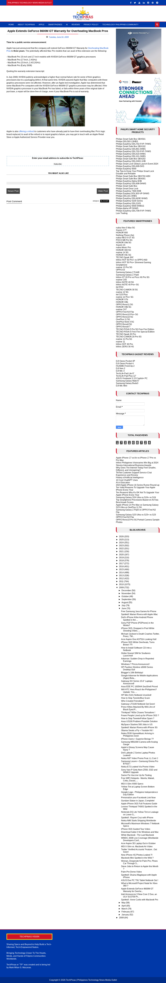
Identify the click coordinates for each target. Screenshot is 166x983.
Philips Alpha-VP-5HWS (127, 208)
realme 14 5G (122, 252)
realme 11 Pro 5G (124, 339)
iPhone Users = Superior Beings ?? (137, 739)
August (125, 602)
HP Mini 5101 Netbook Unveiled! (136, 695)
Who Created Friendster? (132, 701)
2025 (121, 539)
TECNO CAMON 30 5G (127, 290)
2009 (121, 587)
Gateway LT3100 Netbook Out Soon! (138, 704)
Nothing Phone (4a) (125, 235)
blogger (104, 201)
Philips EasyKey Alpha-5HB (129, 181)
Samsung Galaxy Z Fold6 (127, 272)
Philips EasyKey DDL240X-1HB (131, 161)
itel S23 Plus (122, 294)
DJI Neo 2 (120, 368)
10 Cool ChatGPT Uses (127, 480)
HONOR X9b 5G (123, 307)
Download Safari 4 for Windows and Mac (140, 832)
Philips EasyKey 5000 (126, 169)
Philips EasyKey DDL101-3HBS (131, 156)
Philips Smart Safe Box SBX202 (131, 159)
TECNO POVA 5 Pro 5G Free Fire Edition (135, 329)
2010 (121, 584)
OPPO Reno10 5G (124, 317)
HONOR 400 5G (123, 250)
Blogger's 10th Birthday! (132, 672)
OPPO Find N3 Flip (125, 312)
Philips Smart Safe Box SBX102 (131, 146)
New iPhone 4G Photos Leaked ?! (136, 855)
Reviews (76, 24)
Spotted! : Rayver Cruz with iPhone (137, 817)
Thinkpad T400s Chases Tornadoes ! (138, 712)
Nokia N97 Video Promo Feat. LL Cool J (139, 758)
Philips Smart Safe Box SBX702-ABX (133, 176)
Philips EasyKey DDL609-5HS (130, 166)
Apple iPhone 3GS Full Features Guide (139, 804)
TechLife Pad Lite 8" (125, 373)
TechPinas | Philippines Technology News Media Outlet (91, 980)
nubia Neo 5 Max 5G (125, 228)
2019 (121, 557)
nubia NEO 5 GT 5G (125, 238)
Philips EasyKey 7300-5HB (128, 191)
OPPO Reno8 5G (124, 324)
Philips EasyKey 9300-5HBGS (130, 206)
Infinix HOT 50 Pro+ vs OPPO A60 (131, 260)
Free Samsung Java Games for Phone (138, 611)
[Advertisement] (36, 145)
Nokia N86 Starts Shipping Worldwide (138, 820)
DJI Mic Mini (121, 386)
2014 (121, 572)
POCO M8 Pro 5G (124, 240)
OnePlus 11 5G (123, 319)
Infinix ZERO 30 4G (125, 346)
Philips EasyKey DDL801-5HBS (131, 149)
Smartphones (55, 24)
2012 (121, 578)
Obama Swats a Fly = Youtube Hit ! (137, 730)
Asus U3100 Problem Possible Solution (139, 721)
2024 (121, 542)
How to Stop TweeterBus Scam (135, 698)
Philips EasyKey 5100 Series (129, 201)
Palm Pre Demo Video (131, 872)
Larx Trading (121, 213)
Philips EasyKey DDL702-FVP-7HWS (133, 144)
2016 (121, 566)
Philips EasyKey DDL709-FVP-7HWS (133, 211)
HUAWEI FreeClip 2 (125, 366)
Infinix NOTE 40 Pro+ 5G (127, 285)
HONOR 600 (122, 232)
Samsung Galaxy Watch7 (127, 381)
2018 (121, 560)
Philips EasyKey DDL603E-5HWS (132, 198)
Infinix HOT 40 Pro (124, 344)
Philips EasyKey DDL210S (128, 203)
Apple (41, 24)
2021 (121, 551)
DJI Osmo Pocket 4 (125, 363)
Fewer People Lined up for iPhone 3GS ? (140, 715)
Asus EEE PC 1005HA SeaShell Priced (139, 686)
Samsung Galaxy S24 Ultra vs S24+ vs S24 (136, 497)
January (125, 915)
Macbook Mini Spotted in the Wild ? (137, 858)
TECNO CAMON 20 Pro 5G (128, 337)
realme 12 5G (122, 292)
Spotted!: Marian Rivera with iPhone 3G (139, 727)
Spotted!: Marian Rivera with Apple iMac (139, 614)
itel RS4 (119, 287)
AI (67, 24)
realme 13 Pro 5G (124, 267)
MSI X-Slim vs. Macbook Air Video (137, 846)
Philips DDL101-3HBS (126, 196)
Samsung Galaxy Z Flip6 (127, 275)
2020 (121, 554)
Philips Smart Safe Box (126, 186)
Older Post (103, 191)
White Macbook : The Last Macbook (137, 835)
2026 (121, 536)
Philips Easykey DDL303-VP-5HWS (132, 193)
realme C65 (121, 280)
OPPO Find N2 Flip (125, 517)
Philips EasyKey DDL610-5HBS (131, 154)
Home (11, 24)
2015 (121, 569)
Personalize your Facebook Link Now (138, 797)
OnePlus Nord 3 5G (125, 322)
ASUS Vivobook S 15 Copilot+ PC (132, 378)
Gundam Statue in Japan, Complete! (137, 801)
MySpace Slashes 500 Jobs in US (137, 724)
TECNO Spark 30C (125, 257)
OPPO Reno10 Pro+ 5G (127, 314)
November (127, 593)
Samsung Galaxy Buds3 (127, 383)
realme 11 (120, 342)
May (124, 903)
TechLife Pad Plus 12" (126, 376)
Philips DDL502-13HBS (127, 141)
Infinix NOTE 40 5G (125, 282)
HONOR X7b (122, 299)
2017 (121, 563)
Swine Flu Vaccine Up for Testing (136, 775)
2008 (121, 918)
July (124, 605)
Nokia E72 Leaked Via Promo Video (137, 767)
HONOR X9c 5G (123, 255)
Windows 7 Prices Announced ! (135, 664)
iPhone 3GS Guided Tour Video (135, 829)
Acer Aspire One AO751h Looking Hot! (138, 639)
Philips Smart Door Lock (127, 188)
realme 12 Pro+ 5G (124, 297)
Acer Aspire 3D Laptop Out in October (138, 843)
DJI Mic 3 (120, 371)
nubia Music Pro (123, 247)
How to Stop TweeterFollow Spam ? (137, 718)
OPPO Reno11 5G (124, 304)
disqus (96, 201)
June (124, 608)
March (125, 909)
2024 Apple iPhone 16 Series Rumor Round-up (137, 485)
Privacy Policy (91, 24)
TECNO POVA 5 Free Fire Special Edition (135, 332)
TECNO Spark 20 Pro (126, 334)
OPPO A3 (120, 270)
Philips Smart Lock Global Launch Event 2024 (137, 164)
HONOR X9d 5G (123, 242)
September (127, 599)
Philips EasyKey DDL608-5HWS (131, 183)
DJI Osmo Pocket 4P (125, 361)
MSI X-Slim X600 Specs (132, 784)
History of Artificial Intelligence (130, 477)
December (127, 590)
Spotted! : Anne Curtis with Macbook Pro (139, 900)
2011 (121, 581)
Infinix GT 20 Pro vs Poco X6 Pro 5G (132, 277)
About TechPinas (26, 24)
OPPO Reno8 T (123, 327)
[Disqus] (57, 238)
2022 (121, 548)
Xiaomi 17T (121, 230)
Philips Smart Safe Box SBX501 (131, 139)
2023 (121, 545)
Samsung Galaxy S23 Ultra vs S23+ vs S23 (136, 515)
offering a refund (26, 131)
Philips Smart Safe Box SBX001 (131, 179)
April (124, 906)
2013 (121, 575)
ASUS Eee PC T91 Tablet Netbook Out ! (139, 880)
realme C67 (121, 309)
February (126, 912)
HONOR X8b (122, 302)
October (125, 596)
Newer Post (13, 191)
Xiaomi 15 (120, 245)
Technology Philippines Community (120, 24)
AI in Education (123, 482)
